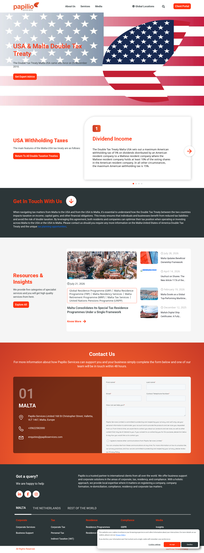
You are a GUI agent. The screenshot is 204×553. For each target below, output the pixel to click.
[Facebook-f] (27, 494)
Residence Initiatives (96, 533)
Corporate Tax (58, 527)
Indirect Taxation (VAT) (62, 538)
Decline (189, 544)
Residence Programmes (98, 527)
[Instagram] (36, 494)
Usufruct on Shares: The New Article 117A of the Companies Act (172, 278)
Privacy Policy (120, 535)
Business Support (24, 533)
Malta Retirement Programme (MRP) (100, 295)
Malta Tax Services (118, 297)
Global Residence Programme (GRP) (90, 290)
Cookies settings (154, 544)
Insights (160, 527)
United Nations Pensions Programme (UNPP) (95, 300)
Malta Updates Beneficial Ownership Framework (173, 260)
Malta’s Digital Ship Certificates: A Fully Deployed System (170, 314)
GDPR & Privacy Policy (177, 549)
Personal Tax (57, 533)
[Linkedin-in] (19, 494)
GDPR (124, 527)
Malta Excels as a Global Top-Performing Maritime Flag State (173, 296)
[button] (133, 183)
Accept (172, 544)
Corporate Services (25, 527)
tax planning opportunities (52, 226)
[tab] (23, 508)
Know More (74, 321)
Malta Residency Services (107, 294)
